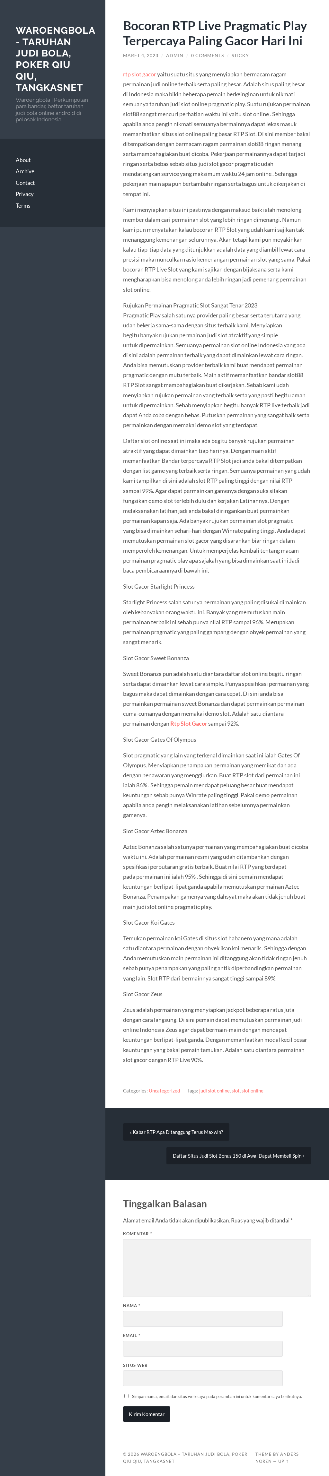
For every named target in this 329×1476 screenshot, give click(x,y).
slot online (252, 1090)
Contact (25, 182)
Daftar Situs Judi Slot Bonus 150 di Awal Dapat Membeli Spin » (239, 1156)
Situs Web (135, 1365)
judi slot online (214, 1090)
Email (131, 1335)
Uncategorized (164, 1090)
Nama (131, 1305)
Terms (23, 205)
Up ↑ (283, 1461)
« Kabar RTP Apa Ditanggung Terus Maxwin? (176, 1132)
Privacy (25, 194)
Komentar (137, 1233)
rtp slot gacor (139, 74)
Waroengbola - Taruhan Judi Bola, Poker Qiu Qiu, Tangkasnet (55, 59)
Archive (25, 171)
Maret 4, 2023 (140, 55)
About (23, 160)
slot (236, 1090)
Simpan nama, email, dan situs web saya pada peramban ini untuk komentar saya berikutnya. (217, 1396)
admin (174, 55)
